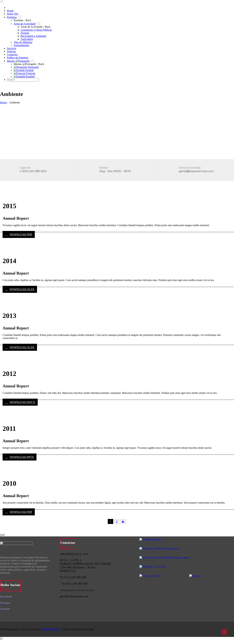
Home (3, 102)
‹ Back (27, 20)
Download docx (22, 402)
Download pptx (22, 457)
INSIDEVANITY (50, 629)
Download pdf (21, 234)
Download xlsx (22, 289)
